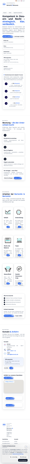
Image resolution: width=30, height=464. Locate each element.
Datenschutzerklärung (18, 454)
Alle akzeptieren (23, 460)
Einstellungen (23, 457)
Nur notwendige (14, 457)
